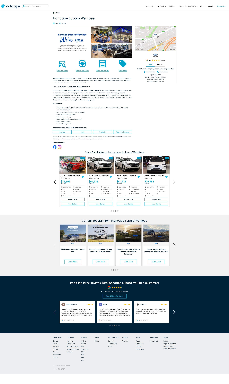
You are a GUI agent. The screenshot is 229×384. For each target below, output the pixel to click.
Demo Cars (71, 344)
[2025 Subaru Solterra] (72, 165)
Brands (55, 341)
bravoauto (57, 355)
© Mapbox (172, 49)
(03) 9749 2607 (163, 72)
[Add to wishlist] (82, 177)
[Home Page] (10, 6)
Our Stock (160, 6)
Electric (83, 344)
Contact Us (140, 344)
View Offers (123, 71)
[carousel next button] (174, 181)
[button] (77, 312)
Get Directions (150, 72)
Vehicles (171, 6)
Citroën (55, 352)
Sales (150, 64)
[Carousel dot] (111, 211)
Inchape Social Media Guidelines (169, 347)
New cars (70, 341)
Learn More (72, 262)
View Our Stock (62, 71)
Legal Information (169, 344)
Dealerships (221, 6)
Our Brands (149, 6)
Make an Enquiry (102, 71)
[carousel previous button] (55, 181)
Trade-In (102, 132)
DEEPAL (55, 349)
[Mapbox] (140, 49)
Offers (181, 6)
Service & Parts (190, 6)
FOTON (55, 357)
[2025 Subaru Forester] (100, 165)
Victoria (69, 352)
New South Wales (73, 349)
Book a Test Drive (82, 71)
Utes (82, 357)
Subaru (55, 344)
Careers (138, 346)
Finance (203, 6)
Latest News (140, 349)
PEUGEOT (56, 346)
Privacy (166, 341)
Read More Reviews (114, 296)
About (210, 6)
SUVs (82, 346)
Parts (82, 132)
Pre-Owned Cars (72, 346)
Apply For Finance (122, 132)
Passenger (84, 349)
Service (62, 132)
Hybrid (83, 352)
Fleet (82, 360)
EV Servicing (112, 344)
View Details (72, 204)
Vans (82, 355)
